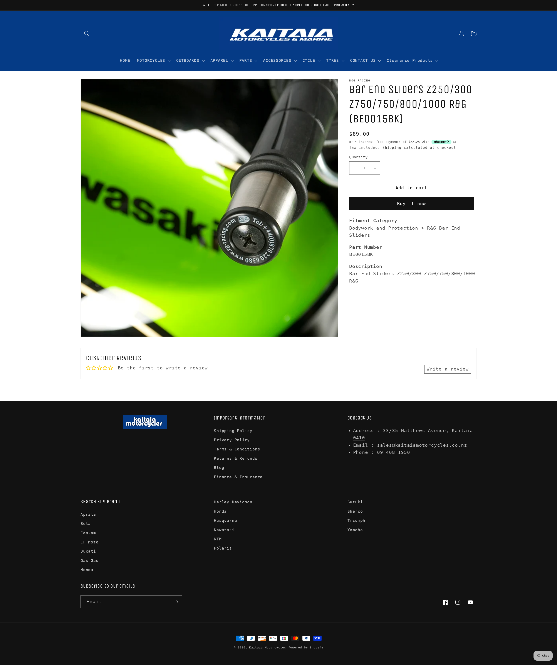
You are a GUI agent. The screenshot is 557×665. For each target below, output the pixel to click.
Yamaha (355, 530)
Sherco (355, 511)
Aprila (88, 514)
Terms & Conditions (237, 449)
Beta (86, 523)
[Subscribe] (176, 602)
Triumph (356, 520)
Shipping (392, 148)
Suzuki (355, 502)
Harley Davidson (233, 502)
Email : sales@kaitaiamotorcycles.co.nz (410, 445)
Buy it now (411, 203)
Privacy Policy (232, 440)
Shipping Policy (233, 430)
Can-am (88, 533)
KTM (217, 539)
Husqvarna (225, 520)
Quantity (358, 157)
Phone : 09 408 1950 (381, 452)
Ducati (88, 551)
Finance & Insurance (238, 477)
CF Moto (89, 542)
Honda (87, 569)
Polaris (223, 548)
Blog (219, 467)
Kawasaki (224, 530)
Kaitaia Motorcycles (267, 647)
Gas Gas (89, 560)
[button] (87, 33)
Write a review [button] (448, 369)
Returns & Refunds (235, 458)
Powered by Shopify (306, 647)
